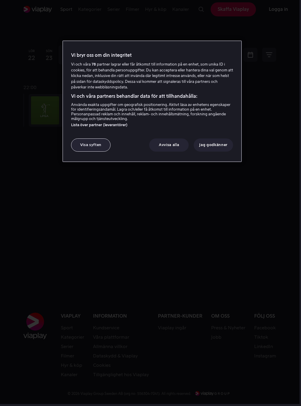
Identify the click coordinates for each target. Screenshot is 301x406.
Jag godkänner (213, 145)
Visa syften (91, 145)
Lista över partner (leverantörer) (99, 125)
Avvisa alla (169, 145)
